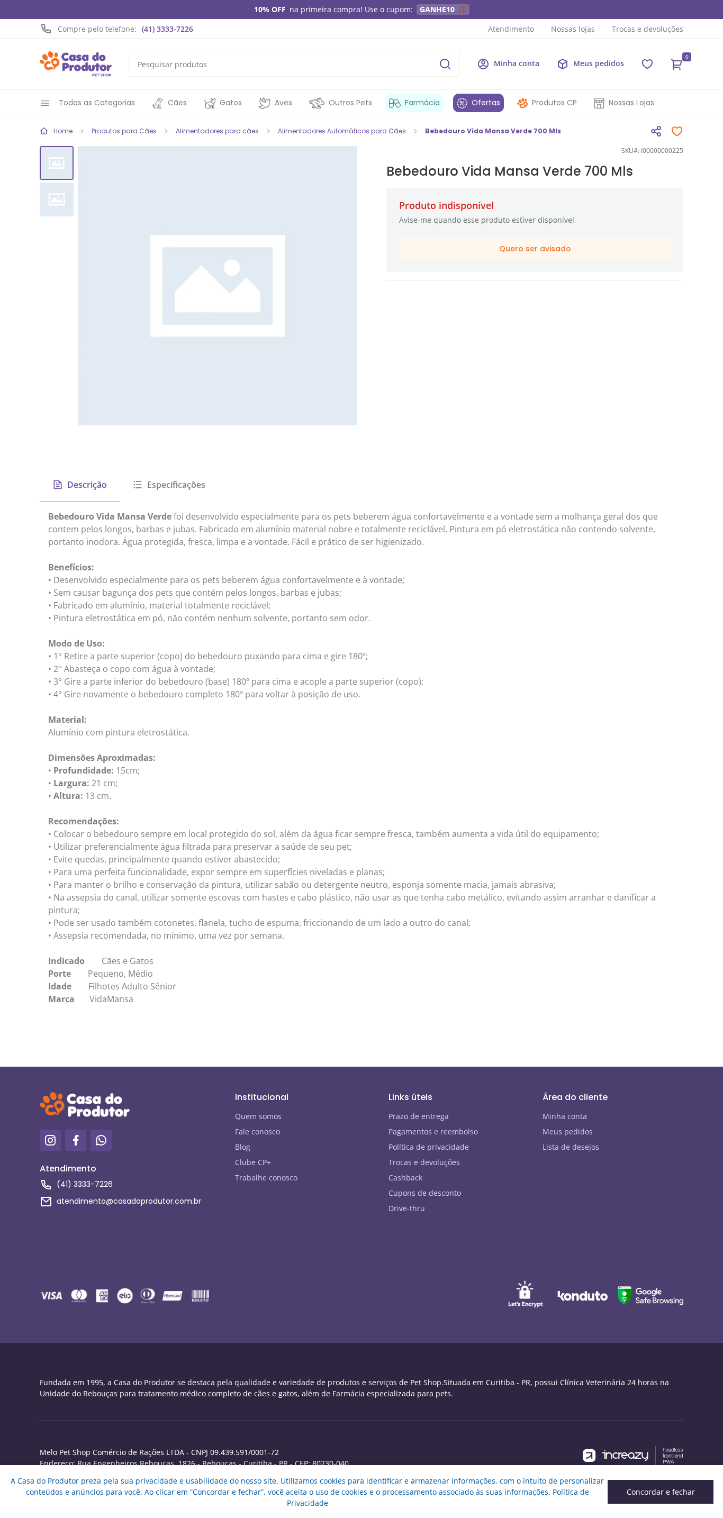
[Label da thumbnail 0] (57, 163)
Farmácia (422, 102)
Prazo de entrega (418, 1116)
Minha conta (565, 1116)
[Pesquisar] (445, 64)
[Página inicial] (76, 64)
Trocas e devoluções (647, 29)
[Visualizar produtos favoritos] (647, 64)
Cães (177, 102)
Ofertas (486, 102)
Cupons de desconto (424, 1193)
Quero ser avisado (535, 248)
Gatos (231, 102)
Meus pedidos (568, 1131)
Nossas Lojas (631, 102)
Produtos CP (554, 102)
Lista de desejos (571, 1147)
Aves (283, 102)
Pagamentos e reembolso (433, 1131)
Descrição (87, 484)
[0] (677, 64)
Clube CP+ (253, 1162)
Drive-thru (406, 1208)
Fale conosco (257, 1131)
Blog (242, 1147)
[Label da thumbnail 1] (57, 199)
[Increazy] (633, 1456)
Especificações (176, 484)
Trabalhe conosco (266, 1177)
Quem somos (258, 1116)
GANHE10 (437, 9)
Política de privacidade (428, 1147)
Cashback (405, 1177)
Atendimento (511, 29)
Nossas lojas (573, 29)
